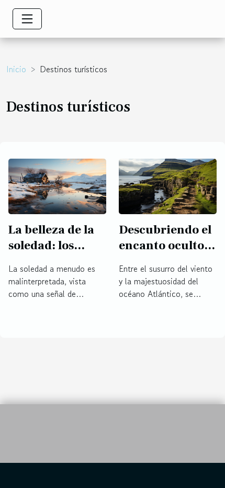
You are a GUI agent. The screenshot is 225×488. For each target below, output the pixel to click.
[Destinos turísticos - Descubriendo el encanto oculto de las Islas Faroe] (168, 185)
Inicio (16, 69)
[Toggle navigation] (27, 18)
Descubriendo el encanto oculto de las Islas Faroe (166, 245)
